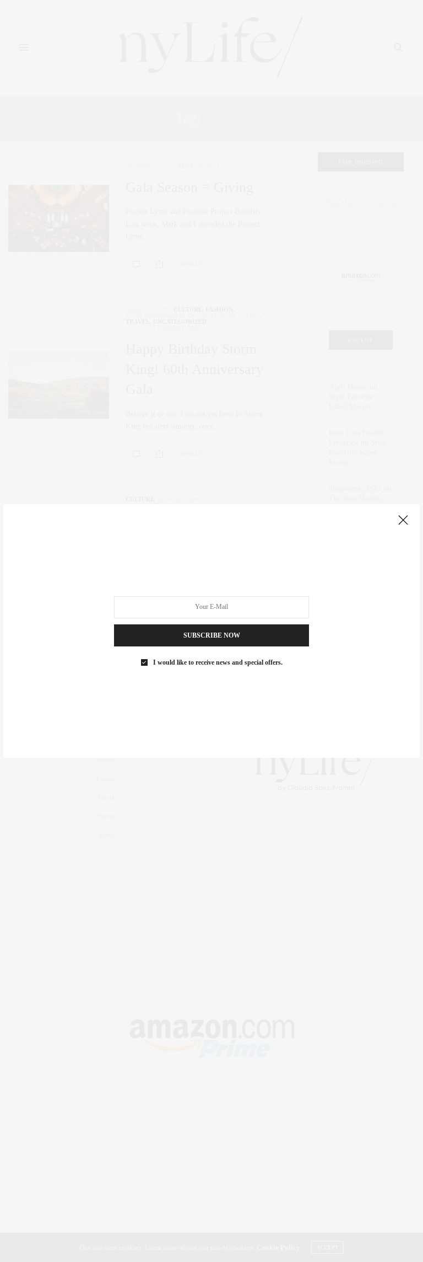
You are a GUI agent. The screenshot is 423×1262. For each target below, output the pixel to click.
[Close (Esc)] (403, 521)
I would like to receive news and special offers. (218, 662)
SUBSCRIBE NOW (211, 635)
